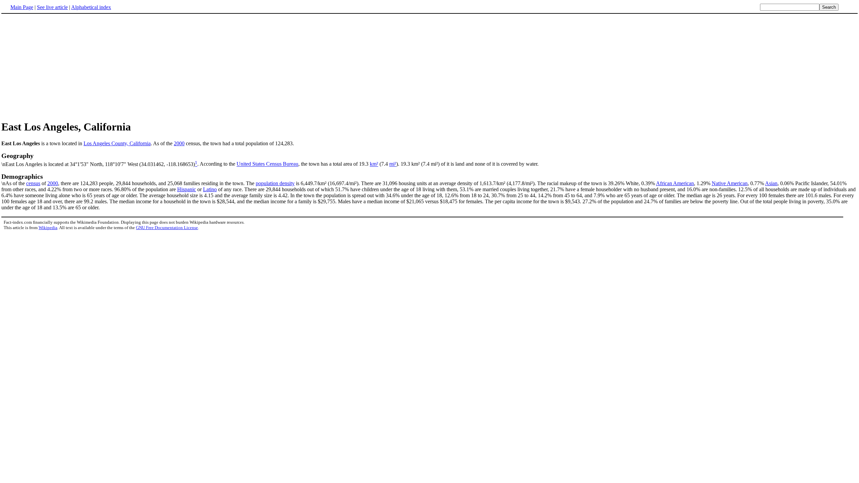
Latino (210, 189)
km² (374, 164)
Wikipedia (48, 227)
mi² (392, 164)
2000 (179, 143)
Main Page (21, 7)
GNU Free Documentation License (167, 227)
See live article (52, 7)
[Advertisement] (57, 67)
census (33, 183)
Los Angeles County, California (117, 143)
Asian (771, 183)
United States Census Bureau (267, 164)
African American (675, 183)
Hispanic (186, 189)
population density (275, 183)
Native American (730, 183)
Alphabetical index (91, 7)
